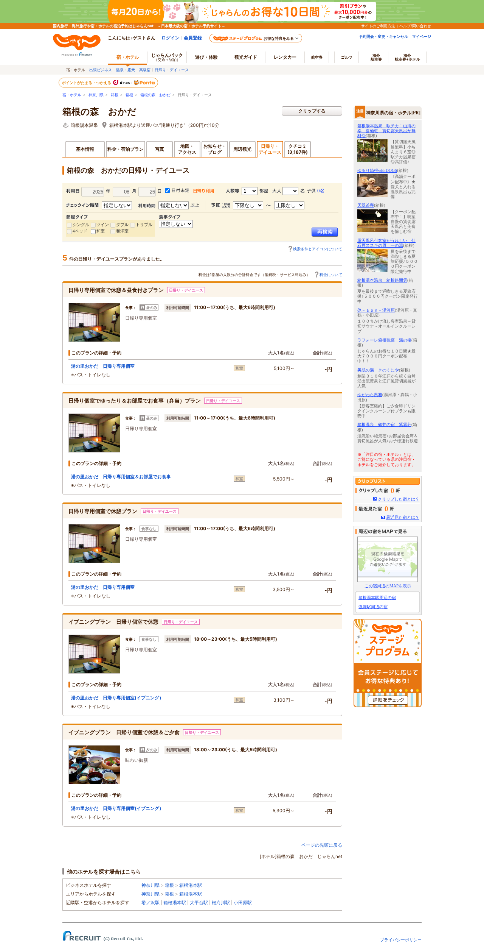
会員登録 (193, 38)
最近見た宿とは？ (402, 517)
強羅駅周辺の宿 (373, 606)
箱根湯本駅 (190, 885)
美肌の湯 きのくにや (378, 370)
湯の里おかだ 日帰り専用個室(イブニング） (117, 697)
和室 (100, 231)
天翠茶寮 (365, 205)
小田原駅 (243, 902)
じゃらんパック (167, 57)
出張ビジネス (100, 69)
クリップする (312, 111)
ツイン (102, 224)
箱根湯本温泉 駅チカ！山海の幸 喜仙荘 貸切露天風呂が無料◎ (386, 130)
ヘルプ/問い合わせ (415, 25)
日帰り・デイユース (172, 69)
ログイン (170, 38)
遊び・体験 (206, 57)
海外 (376, 57)
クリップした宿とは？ (398, 499)
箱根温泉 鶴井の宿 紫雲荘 (384, 424)
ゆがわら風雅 (369, 394)
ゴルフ (346, 57)
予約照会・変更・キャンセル (383, 36)
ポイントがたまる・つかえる (87, 82)
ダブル (122, 224)
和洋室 (122, 231)
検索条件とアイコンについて (317, 249)
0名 (321, 190)
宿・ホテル (71, 95)
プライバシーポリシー (401, 939)
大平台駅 (199, 902)
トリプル (144, 224)
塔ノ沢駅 (150, 902)
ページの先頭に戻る (321, 845)
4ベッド (80, 231)
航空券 (317, 57)
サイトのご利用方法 (378, 25)
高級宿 (144, 69)
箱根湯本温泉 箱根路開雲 (382, 280)
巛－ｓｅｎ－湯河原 (376, 310)
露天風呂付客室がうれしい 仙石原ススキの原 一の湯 (386, 243)
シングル (81, 224)
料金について (331, 274)
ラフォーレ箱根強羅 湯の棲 (384, 340)
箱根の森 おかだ (155, 95)
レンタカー (285, 57)
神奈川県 (96, 95)
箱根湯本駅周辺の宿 (377, 597)
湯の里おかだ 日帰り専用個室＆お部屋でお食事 (121, 476)
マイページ (421, 36)
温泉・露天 (125, 69)
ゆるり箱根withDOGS (377, 170)
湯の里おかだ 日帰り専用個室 (103, 366)
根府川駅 (221, 902)
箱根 (114, 95)
